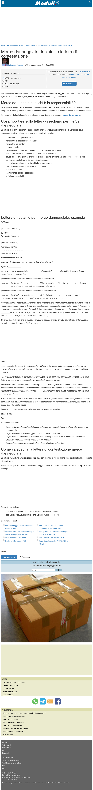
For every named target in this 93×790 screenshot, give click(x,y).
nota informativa (84, 71)
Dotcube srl (15, 773)
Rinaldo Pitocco (16, 65)
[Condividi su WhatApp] (35, 704)
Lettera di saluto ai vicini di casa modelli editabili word (23, 713)
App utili (5, 742)
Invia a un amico (9, 557)
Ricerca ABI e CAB (10, 691)
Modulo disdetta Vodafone (13, 731)
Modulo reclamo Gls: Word (15, 537)
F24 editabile (8, 734)
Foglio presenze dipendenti (13, 722)
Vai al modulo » (69, 83)
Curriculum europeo (10, 719)
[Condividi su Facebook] (58, 704)
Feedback (26, 557)
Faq (3, 768)
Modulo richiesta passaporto (14, 716)
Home (3, 45)
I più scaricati (8, 694)
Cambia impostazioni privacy (12, 763)
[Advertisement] (46, 25)
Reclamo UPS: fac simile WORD (51, 537)
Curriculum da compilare (12, 725)
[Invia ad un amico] (50, 704)
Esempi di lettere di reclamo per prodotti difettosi (21, 45)
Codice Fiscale (8, 688)
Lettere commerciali (10, 685)
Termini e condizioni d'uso (11, 760)
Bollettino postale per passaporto (15, 728)
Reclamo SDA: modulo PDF (15, 541)
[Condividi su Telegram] (43, 704)
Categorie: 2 (6, 748)
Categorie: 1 (6, 745)
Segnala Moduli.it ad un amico (14, 682)
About (4, 750)
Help (3, 765)
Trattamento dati (8, 757)
